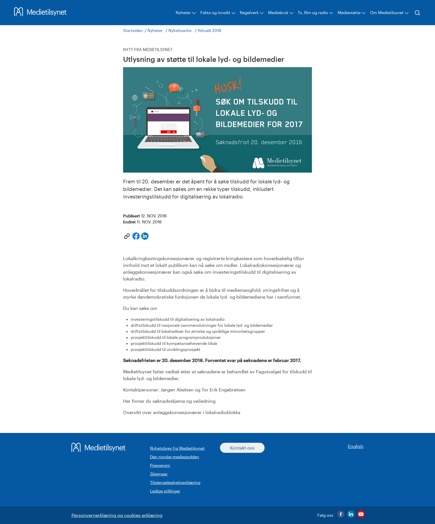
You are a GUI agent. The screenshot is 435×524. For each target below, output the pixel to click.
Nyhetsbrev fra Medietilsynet (177, 448)
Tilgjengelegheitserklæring (175, 482)
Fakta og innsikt (215, 12)
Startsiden (133, 30)
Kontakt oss (242, 448)
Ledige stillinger (165, 491)
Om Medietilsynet (387, 12)
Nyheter (183, 12)
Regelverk (249, 12)
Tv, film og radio (313, 12)
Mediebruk (278, 12)
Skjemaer (159, 473)
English (356, 446)
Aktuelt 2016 (209, 30)
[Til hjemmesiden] (40, 14)
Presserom (160, 465)
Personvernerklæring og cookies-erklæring (116, 515)
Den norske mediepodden (174, 456)
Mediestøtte (349, 12)
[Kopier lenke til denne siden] (127, 236)
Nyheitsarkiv (180, 30)
